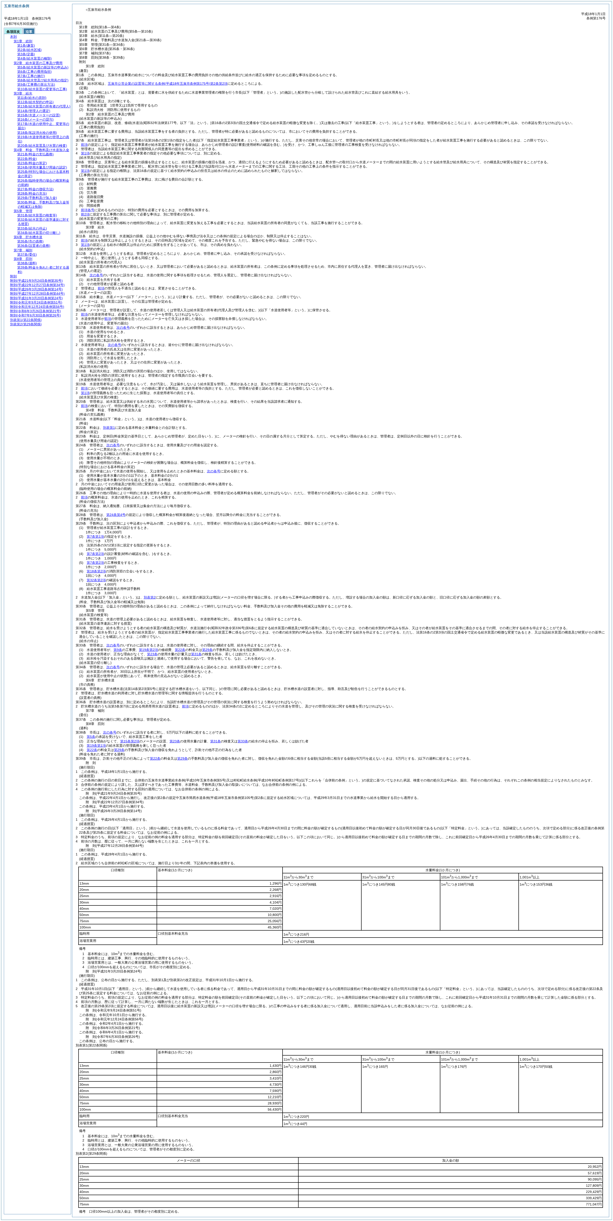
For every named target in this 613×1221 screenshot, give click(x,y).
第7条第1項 (95, 536)
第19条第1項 (96, 745)
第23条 (152, 654)
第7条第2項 (95, 554)
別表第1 (109, 428)
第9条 (118, 650)
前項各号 (87, 210)
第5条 (91, 737)
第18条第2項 (96, 571)
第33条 (243, 741)
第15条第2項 (129, 741)
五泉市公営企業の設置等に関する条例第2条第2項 (167, 83)
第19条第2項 (148, 650)
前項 (84, 145)
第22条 (180, 650)
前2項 (85, 214)
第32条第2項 (96, 580)
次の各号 (96, 275)
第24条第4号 (115, 515)
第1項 (85, 153)
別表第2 (150, 597)
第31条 (196, 654)
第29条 (207, 650)
